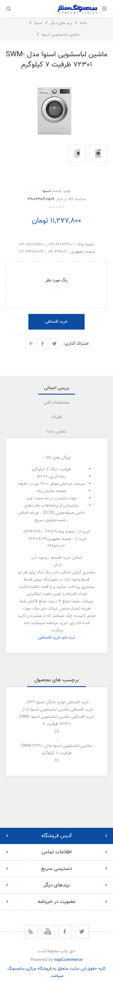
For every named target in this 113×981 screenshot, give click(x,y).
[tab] (56, 388)
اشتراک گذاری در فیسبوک (42, 343)
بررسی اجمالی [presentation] (56, 388)
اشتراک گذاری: (75, 343)
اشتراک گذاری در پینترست (30, 343)
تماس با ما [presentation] (56, 431)
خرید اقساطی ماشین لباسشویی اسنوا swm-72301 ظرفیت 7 (56, 720)
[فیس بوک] (65, 931)
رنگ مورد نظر (56, 280)
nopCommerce (68, 960)
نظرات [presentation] (56, 417)
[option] (98, 160)
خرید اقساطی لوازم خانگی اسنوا (62, 702)
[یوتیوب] (48, 931)
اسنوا (47, 191)
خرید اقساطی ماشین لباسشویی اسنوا (61, 709)
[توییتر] (82, 931)
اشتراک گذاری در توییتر (54, 343)
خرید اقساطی (56, 321)
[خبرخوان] (31, 931)
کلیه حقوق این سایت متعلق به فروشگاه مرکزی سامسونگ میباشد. (57, 972)
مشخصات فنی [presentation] (56, 402)
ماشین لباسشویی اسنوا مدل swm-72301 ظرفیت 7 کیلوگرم (56, 749)
